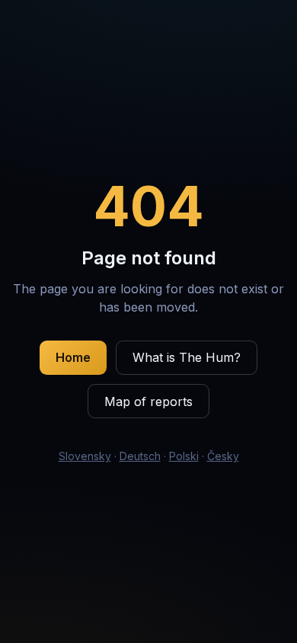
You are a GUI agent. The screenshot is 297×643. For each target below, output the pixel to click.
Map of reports (148, 401)
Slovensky (85, 455)
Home (73, 357)
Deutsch (140, 455)
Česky (223, 455)
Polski (184, 455)
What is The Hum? (187, 357)
